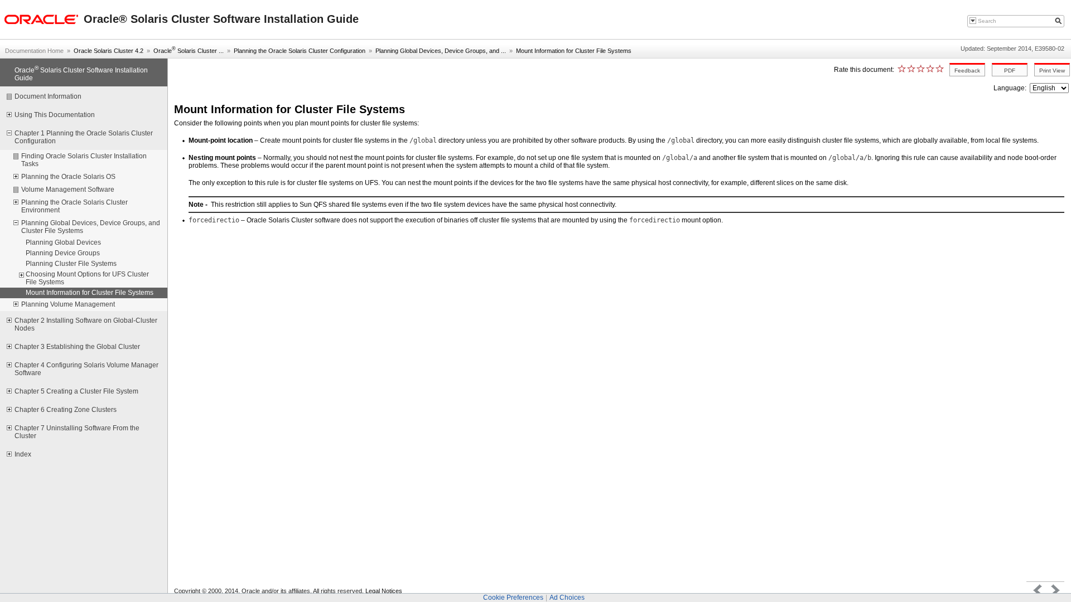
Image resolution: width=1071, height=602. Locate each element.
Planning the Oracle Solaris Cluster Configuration (299, 50)
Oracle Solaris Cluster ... (188, 50)
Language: (1010, 88)
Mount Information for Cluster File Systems (573, 50)
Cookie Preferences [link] (513, 597)
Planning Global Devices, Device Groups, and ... (440, 50)
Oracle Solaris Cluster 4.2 (108, 50)
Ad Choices (567, 597)
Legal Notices (383, 591)
